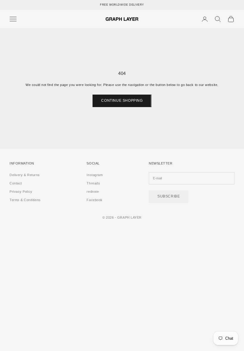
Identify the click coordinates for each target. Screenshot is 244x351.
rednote (93, 191)
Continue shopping (122, 100)
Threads (93, 183)
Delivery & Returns (25, 175)
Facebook (94, 200)
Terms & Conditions (25, 200)
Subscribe (168, 196)
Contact (16, 183)
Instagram (95, 175)
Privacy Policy (21, 191)
